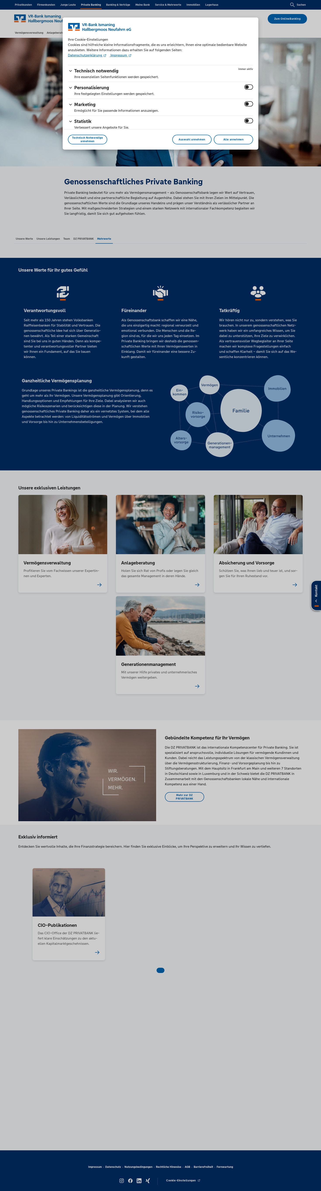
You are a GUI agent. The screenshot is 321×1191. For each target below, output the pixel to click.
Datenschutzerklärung (85, 55)
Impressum (119, 55)
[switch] (248, 87)
